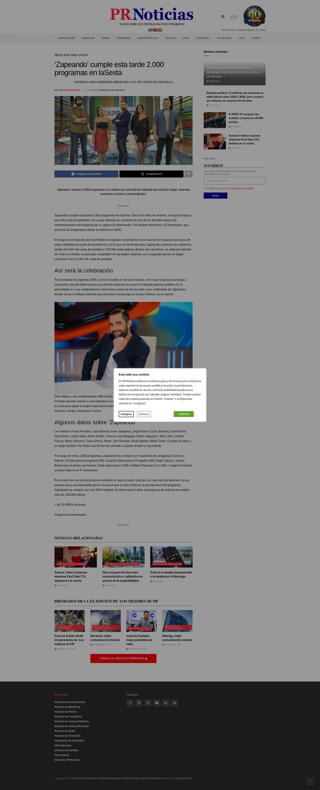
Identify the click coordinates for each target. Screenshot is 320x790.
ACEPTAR (184, 414)
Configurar (126, 414)
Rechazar (144, 414)
